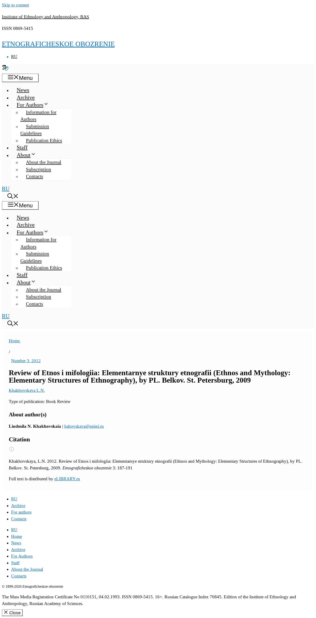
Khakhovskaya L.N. (27, 390)
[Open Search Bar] (13, 197)
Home (15, 340)
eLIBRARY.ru (67, 478)
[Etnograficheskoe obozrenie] (5, 69)
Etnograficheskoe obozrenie (58, 44)
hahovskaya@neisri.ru (84, 426)
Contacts (34, 176)
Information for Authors (38, 115)
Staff (22, 147)
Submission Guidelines (34, 130)
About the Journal (43, 162)
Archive (26, 97)
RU (14, 56)
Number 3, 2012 (26, 360)
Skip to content (15, 5)
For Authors (30, 105)
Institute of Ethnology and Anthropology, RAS (45, 16)
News (23, 90)
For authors (21, 512)
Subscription (38, 169)
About (24, 155)
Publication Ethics (44, 140)
